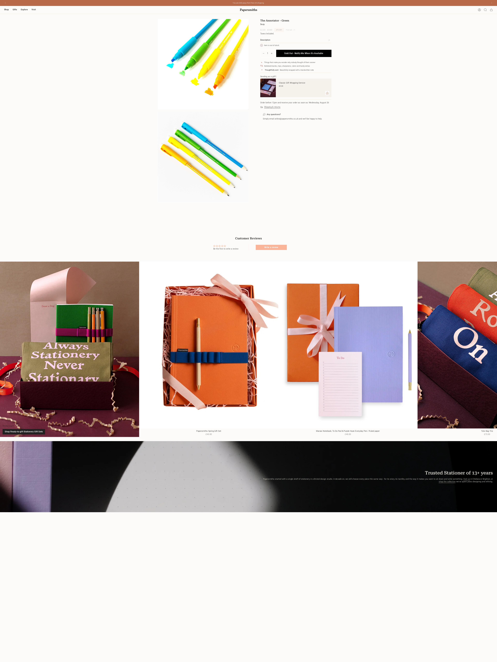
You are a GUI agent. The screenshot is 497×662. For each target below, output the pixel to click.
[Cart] (491, 10)
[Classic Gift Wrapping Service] (268, 88)
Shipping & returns (272, 107)
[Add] (327, 93)
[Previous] (5, 3)
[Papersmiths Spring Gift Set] (208, 345)
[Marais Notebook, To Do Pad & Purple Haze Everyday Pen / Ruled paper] (347, 345)
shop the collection (447, 481)
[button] (6, 10)
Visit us (466, 479)
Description (265, 40)
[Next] (492, 3)
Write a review (271, 247)
